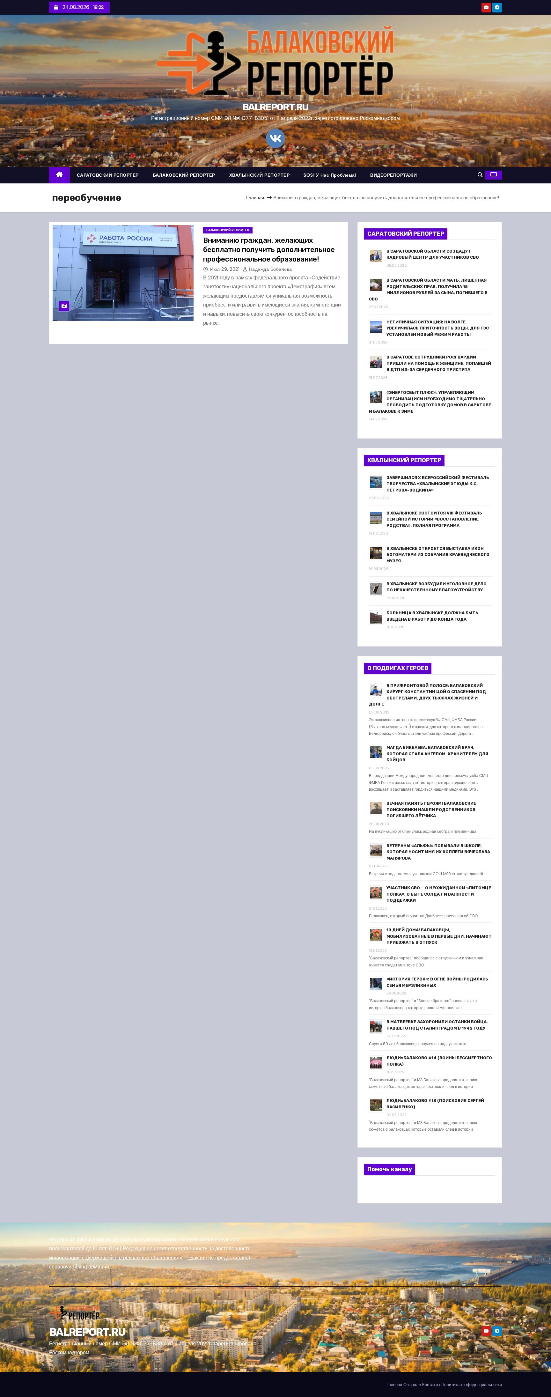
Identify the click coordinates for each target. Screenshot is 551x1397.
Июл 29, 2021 (225, 269)
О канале (412, 1385)
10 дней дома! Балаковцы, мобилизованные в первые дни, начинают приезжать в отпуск (439, 936)
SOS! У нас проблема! (330, 175)
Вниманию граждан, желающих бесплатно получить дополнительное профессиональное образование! (269, 249)
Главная (255, 197)
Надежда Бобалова (269, 269)
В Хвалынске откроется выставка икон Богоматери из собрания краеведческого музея (437, 554)
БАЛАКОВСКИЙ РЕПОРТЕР (184, 175)
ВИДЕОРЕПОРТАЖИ (393, 175)
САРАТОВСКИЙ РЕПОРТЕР (108, 175)
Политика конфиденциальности (471, 1385)
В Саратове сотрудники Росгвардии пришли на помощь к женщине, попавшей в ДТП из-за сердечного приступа (438, 363)
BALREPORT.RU (275, 107)
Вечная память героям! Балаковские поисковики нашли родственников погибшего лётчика (431, 809)
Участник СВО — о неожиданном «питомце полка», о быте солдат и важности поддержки (438, 894)
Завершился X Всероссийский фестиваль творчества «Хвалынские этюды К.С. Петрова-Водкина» (437, 483)
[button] (480, 175)
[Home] (59, 175)
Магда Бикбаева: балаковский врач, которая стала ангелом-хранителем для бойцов (437, 753)
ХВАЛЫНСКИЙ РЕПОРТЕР (259, 175)
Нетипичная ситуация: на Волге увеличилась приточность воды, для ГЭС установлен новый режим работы (437, 328)
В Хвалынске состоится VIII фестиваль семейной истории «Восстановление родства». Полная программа (434, 519)
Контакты (431, 1385)
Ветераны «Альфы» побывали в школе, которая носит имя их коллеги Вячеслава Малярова (438, 852)
